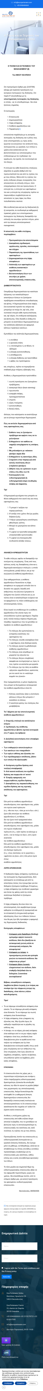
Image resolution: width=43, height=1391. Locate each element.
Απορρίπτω (20, 1383)
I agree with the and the (20, 1269)
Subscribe (6, 1277)
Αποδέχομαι (8, 1383)
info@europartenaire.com (23, 2)
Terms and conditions (27, 1268)
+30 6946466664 (23, 5)
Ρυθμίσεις (24, 1379)
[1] (20, 129)
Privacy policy (10, 1271)
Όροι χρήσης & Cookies (11, 1345)
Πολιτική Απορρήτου (10, 1357)
